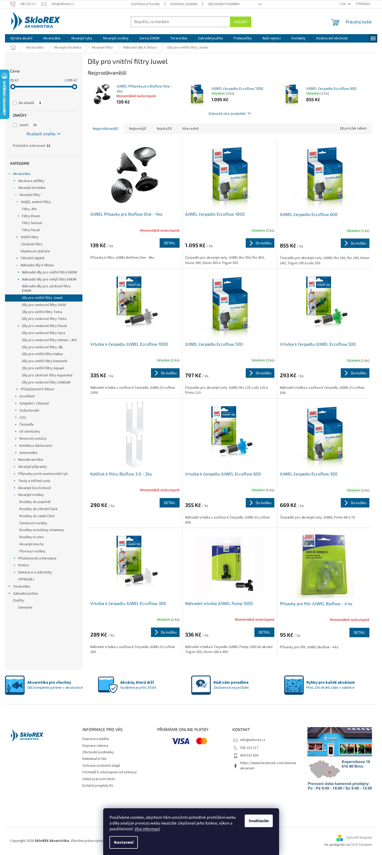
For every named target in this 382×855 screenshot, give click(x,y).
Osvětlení (27, 396)
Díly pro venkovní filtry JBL (42, 347)
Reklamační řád (94, 758)
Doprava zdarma (183, 4)
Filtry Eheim (31, 216)
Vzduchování (29, 410)
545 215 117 (249, 747)
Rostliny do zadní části (37, 516)
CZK (342, 4)
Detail (169, 243)
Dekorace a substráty (35, 572)
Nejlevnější (137, 128)
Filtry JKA (29, 209)
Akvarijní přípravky (32, 466)
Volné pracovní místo (98, 779)
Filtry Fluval (31, 230)
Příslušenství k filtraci (37, 389)
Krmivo (23, 565)
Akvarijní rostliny (31, 495)
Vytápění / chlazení (34, 403)
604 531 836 (249, 755)
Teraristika (21, 586)
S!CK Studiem (361, 844)
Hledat (240, 21)
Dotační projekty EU (97, 785)
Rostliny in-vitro (31, 537)
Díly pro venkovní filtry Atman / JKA (49, 340)
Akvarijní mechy (31, 544)
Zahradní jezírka (25, 593)
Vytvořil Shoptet (359, 837)
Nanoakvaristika (30, 459)
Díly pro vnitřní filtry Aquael (43, 368)
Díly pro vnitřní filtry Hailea (42, 354)
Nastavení (123, 842)
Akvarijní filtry (30, 195)
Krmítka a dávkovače (35, 445)
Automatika (28, 452)
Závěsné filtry (32, 244)
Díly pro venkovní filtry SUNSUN (46, 382)
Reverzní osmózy (33, 438)
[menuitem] (21, 38)
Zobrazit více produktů (227, 113)
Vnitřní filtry (30, 237)
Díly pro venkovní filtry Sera (43, 333)
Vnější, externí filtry (36, 202)
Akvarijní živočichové (34, 488)
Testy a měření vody (34, 481)
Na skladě (30, 103)
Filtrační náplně (32, 258)
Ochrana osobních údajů (101, 765)
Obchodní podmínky (224, 4)
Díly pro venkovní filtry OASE (44, 305)
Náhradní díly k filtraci (37, 265)
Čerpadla (26, 424)
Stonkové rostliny (33, 523)
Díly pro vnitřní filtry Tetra (42, 312)
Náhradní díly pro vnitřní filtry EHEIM (49, 272)
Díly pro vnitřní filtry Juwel (42, 297)
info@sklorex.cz (252, 740)
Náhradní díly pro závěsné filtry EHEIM (46, 288)
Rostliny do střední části (38, 509)
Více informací (147, 829)
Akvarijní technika (31, 187)
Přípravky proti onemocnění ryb (43, 473)
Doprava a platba (145, 4)
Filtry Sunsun (32, 223)
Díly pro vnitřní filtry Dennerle (44, 361)
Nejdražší (164, 128)
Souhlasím (259, 821)
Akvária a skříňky (31, 181)
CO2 (22, 417)
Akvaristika (21, 174)
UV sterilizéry (29, 431)
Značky (18, 600)
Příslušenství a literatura (37, 558)
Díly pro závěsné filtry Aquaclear (47, 375)
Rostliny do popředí (34, 502)
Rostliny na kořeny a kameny (41, 530)
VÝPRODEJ (26, 579)
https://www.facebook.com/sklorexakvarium (268, 765)
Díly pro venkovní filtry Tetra (44, 319)
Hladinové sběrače (35, 251)
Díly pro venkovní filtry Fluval (44, 326)
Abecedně (190, 128)
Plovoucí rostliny (32, 551)
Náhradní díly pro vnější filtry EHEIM (49, 279)
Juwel (28, 125)
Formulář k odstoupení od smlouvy (109, 772)
